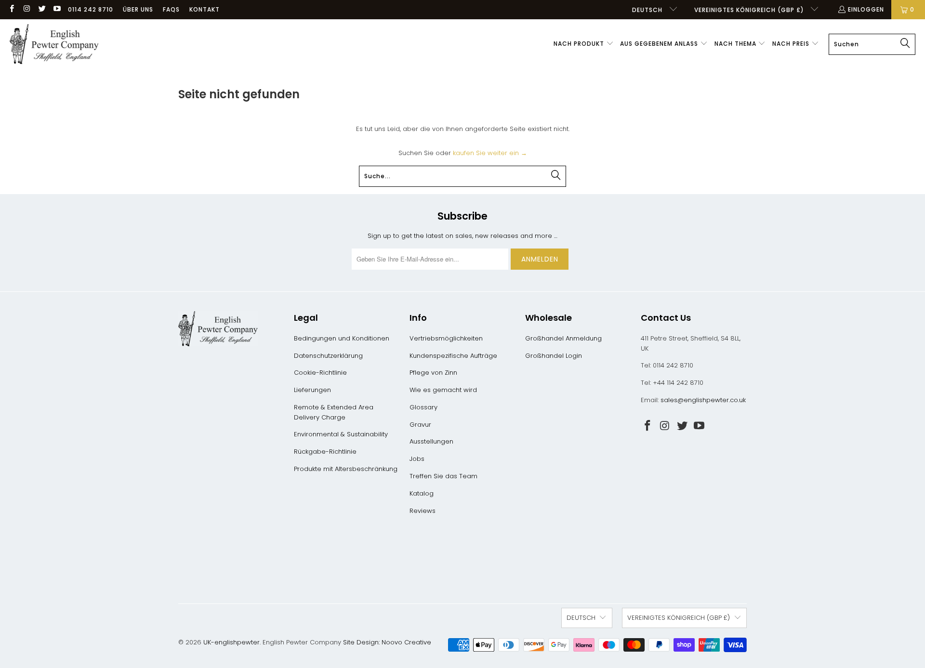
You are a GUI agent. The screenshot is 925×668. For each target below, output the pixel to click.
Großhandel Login (553, 355)
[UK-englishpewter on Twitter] (42, 9)
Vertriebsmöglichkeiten (446, 338)
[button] (584, 44)
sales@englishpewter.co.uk (703, 400)
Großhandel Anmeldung (563, 338)
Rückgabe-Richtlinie (325, 451)
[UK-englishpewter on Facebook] (11, 9)
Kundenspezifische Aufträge (453, 355)
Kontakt (204, 9)
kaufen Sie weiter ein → (490, 152)
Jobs (417, 458)
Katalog (422, 493)
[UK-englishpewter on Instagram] (26, 9)
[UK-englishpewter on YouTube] (57, 9)
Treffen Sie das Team (443, 476)
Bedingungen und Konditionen (341, 338)
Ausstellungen (431, 441)
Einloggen (866, 9)
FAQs (171, 9)
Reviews (423, 510)
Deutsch (648, 10)
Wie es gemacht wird (443, 389)
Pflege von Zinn (433, 372)
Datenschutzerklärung (328, 355)
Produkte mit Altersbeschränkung (345, 468)
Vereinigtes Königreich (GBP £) (750, 10)
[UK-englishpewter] (54, 44)
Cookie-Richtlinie (320, 372)
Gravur (420, 424)
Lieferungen (312, 389)
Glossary (423, 407)
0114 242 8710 (90, 9)
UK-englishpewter (231, 642)
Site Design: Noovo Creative (387, 642)
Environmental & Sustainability (341, 434)
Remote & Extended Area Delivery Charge (333, 412)
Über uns (138, 9)
